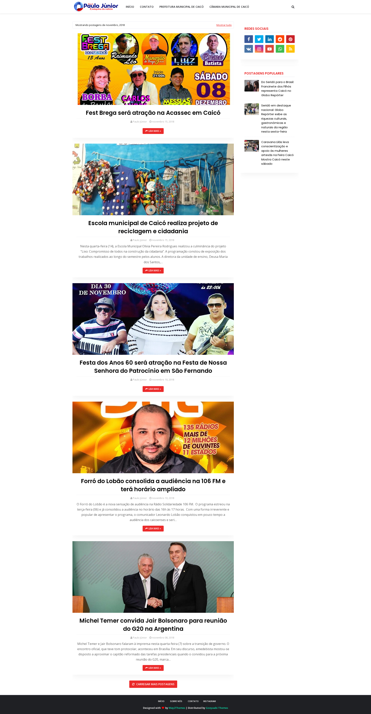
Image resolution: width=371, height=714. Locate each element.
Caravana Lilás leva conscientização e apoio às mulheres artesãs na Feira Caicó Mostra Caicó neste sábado (277, 153)
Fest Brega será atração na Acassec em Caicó (153, 113)
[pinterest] (290, 39)
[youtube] (269, 49)
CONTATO (193, 701)
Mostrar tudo (224, 25)
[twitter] (259, 39)
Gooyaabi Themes (217, 708)
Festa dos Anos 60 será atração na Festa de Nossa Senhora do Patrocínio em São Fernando (153, 367)
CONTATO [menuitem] (147, 7)
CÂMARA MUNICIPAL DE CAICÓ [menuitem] (229, 7)
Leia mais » (155, 131)
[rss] (290, 49)
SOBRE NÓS (176, 701)
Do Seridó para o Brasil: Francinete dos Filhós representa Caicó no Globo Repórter (277, 88)
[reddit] (280, 39)
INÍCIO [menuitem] (130, 7)
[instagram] (259, 49)
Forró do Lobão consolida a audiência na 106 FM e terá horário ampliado (153, 485)
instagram (209, 701)
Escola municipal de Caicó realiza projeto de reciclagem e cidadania (153, 227)
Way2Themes (177, 708)
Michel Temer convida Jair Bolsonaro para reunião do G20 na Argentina (153, 625)
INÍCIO (161, 701)
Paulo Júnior (140, 121)
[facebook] (248, 39)
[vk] (248, 49)
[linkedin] (269, 39)
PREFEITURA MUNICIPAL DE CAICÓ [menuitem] (181, 7)
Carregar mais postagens (154, 684)
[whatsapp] (280, 49)
